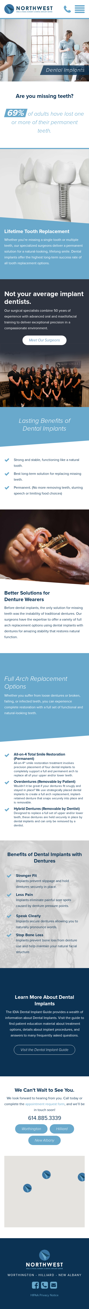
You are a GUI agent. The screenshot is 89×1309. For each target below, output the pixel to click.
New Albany (44, 1140)
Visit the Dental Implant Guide (44, 1050)
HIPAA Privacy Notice (44, 1295)
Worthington (31, 1129)
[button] (46, 1175)
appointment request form (45, 1104)
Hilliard (62, 1129)
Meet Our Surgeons (44, 340)
